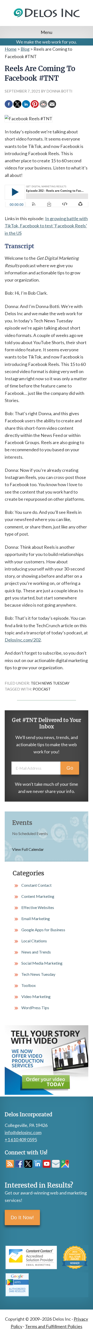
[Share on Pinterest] (35, 104)
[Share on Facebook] (9, 104)
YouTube (47, 1164)
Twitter (28, 1164)
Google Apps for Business (43, 929)
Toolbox (28, 985)
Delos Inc (47, 19)
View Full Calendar (28, 849)
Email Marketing (35, 918)
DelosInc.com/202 (23, 640)
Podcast (42, 689)
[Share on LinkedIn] (26, 104)
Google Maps (65, 1164)
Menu (46, 32)
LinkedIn (37, 1164)
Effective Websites (37, 907)
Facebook (19, 1164)
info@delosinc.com (23, 1132)
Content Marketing (37, 896)
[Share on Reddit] (43, 104)
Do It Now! (22, 1217)
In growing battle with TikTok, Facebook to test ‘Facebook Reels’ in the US (46, 226)
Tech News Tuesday (50, 683)
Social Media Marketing (41, 963)
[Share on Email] (52, 104)
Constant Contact (36, 885)
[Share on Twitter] (17, 104)
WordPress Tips (35, 1007)
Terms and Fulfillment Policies (53, 1326)
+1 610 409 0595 (21, 1139)
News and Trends (36, 952)
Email (56, 1164)
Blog (25, 49)
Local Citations (34, 940)
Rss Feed (10, 1164)
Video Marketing (36, 996)
